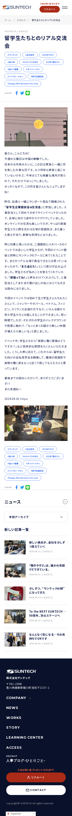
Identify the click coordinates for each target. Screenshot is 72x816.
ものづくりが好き (31, 62)
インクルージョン (16, 76)
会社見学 (31, 54)
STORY (13, 728)
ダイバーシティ (34, 69)
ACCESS (14, 748)
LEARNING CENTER (24, 737)
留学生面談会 (38, 76)
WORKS (13, 718)
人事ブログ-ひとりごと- (25, 761)
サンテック (13, 54)
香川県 (12, 62)
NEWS (12, 708)
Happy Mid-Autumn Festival (23, 83)
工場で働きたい (53, 62)
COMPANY (16, 698)
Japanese (15, 813)
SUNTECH (49, 54)
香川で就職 (13, 69)
